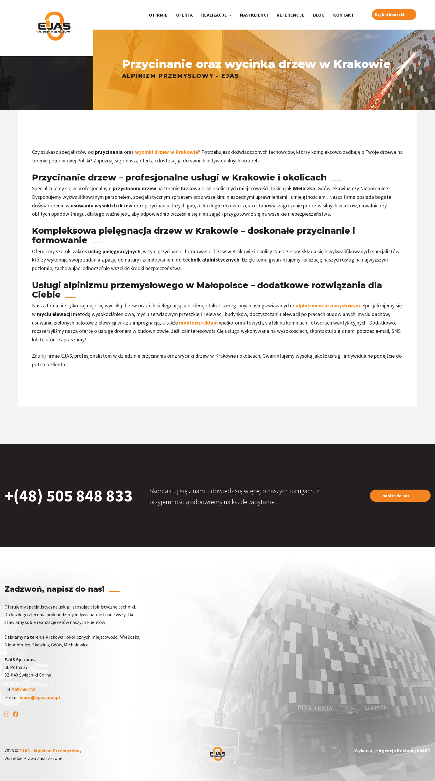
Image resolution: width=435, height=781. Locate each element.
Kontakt (343, 15)
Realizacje (214, 15)
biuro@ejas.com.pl (40, 697)
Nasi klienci (254, 15)
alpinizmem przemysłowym (328, 305)
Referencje (290, 15)
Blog (319, 15)
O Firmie (158, 15)
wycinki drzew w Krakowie (166, 152)
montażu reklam (198, 323)
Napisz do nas (396, 495)
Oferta (184, 15)
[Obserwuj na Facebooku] (17, 714)
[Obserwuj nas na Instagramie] (8, 714)
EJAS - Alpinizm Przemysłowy (50, 750)
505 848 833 (24, 690)
